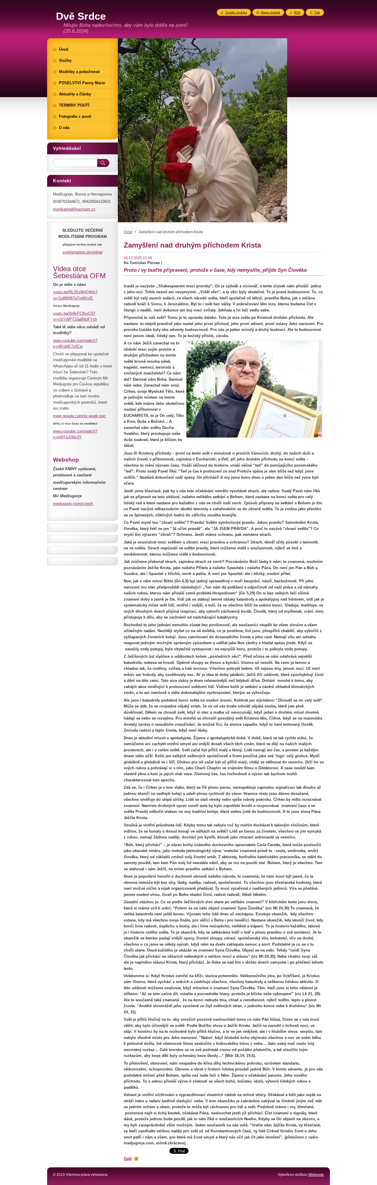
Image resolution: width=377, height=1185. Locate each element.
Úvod (128, 232)
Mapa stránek (270, 12)
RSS (297, 12)
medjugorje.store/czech (73, 503)
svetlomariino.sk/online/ (82, 252)
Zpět (128, 1158)
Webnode (316, 1174)
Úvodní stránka (236, 12)
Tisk (317, 12)
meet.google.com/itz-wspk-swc (79, 416)
